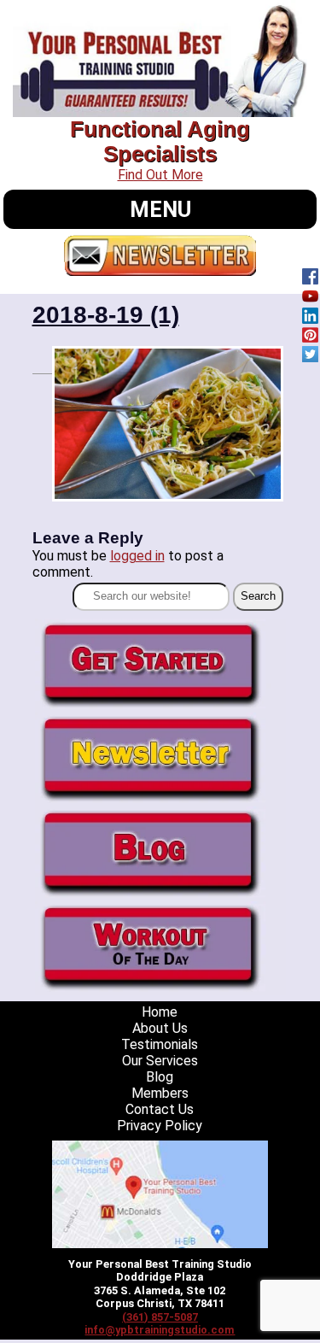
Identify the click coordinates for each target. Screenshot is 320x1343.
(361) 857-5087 (160, 1317)
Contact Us (159, 1109)
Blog (159, 1077)
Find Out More (160, 175)
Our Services (160, 1061)
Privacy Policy (159, 1125)
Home (159, 1012)
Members (160, 1093)
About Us (160, 1028)
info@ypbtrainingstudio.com (159, 1329)
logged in (137, 556)
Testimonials (159, 1044)
